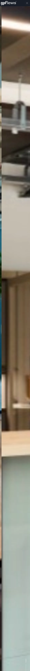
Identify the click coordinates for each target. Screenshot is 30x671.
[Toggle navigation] (27, 3)
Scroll (25, 661)
